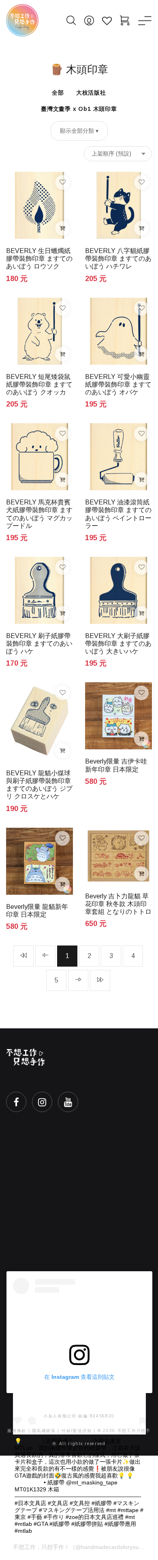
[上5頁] (23, 956)
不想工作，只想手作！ (41, 1547)
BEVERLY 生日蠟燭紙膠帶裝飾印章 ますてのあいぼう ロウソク (39, 258)
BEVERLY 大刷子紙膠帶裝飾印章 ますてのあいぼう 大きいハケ (118, 643)
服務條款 (16, 1430)
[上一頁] (45, 956)
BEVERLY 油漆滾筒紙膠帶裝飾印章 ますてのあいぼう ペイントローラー (118, 514)
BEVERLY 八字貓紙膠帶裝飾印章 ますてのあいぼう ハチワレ (118, 258)
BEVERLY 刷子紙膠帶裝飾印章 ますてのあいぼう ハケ (39, 643)
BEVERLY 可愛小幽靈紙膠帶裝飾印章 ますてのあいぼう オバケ (118, 384)
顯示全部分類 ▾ (79, 131)
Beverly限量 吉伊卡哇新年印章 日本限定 (116, 765)
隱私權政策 (44, 1430)
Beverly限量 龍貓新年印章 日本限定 (37, 910)
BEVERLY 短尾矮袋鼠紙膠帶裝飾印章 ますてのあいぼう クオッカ (39, 384)
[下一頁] (78, 980)
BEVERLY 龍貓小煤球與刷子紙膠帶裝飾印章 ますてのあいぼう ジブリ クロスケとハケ (39, 785)
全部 (58, 92)
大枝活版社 (91, 92)
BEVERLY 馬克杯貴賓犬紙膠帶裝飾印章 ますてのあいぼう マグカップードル (39, 514)
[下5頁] (100, 980)
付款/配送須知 (77, 1430)
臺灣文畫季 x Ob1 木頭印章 (79, 109)
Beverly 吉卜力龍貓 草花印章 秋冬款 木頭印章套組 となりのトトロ (118, 904)
